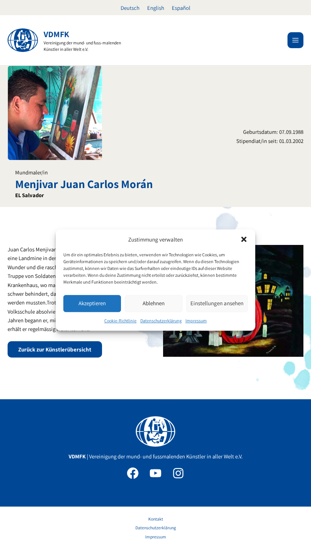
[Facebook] (133, 473)
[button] (244, 239)
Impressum (196, 320)
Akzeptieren (92, 303)
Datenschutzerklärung (161, 320)
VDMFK (56, 34)
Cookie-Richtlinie (120, 320)
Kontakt (155, 519)
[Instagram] (178, 473)
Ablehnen (154, 303)
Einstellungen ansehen (216, 303)
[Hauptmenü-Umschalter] (295, 40)
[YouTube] (155, 473)
